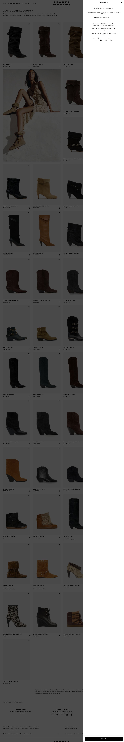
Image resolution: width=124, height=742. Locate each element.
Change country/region (102, 17)
